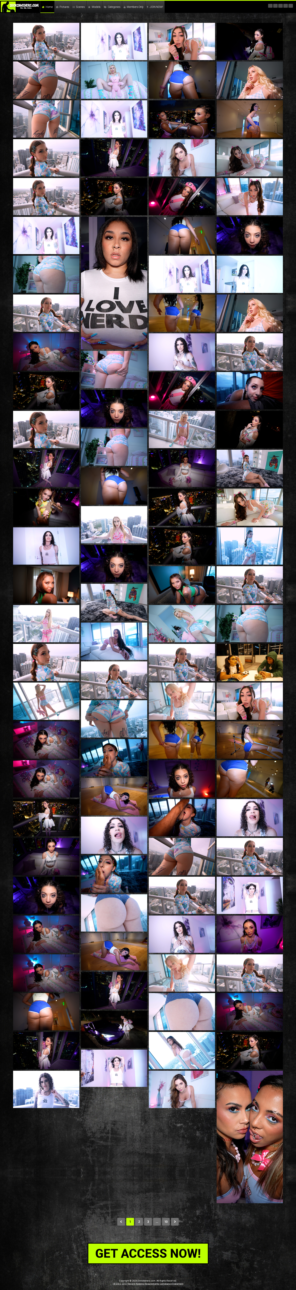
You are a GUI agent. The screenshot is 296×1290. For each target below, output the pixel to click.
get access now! (148, 1253)
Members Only (135, 6)
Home (49, 6)
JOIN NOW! (156, 6)
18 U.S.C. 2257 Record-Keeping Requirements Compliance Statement (148, 1284)
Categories (113, 6)
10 (166, 1222)
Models (96, 6)
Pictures (64, 6)
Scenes (80, 6)
